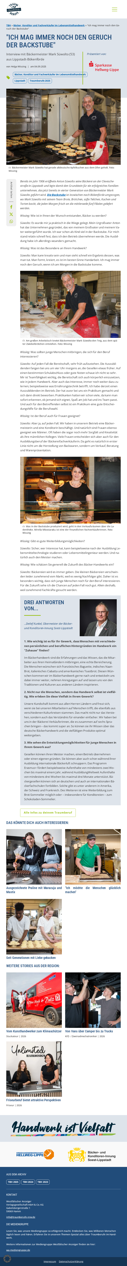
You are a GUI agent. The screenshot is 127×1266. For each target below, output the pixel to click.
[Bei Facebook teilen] (11, 207)
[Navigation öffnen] (115, 9)
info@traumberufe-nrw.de (20, 1217)
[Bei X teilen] (11, 214)
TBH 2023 (43, 1181)
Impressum (50, 1261)
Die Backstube (56, 195)
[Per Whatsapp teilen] (11, 221)
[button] (7, 1258)
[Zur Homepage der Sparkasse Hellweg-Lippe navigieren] (104, 66)
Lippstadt (20, 80)
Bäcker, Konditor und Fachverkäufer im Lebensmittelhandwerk (49, 25)
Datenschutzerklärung (71, 1261)
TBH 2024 (28, 1181)
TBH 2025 (13, 1181)
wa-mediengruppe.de (18, 1250)
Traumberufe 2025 (40, 80)
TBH (8, 25)
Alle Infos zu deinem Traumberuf (48, 812)
